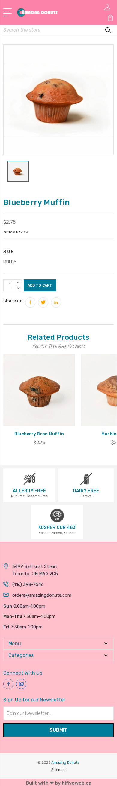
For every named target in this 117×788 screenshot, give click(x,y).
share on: (13, 300)
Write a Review (16, 232)
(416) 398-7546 (28, 584)
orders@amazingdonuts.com (41, 595)
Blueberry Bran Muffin (39, 434)
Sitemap (58, 770)
